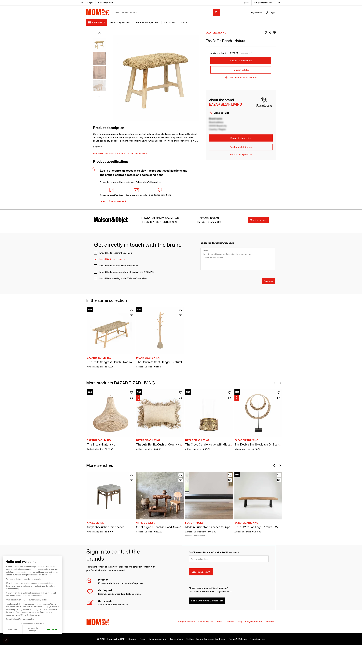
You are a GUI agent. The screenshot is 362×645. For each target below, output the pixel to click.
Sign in (246, 2)
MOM (97, 12)
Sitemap (270, 621)
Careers (132, 639)
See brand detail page (241, 147)
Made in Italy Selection (120, 22)
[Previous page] (274, 383)
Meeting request (258, 220)
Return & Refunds (238, 639)
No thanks (12, 629)
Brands (184, 22)
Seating (110, 153)
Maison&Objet (86, 3)
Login (272, 12)
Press (142, 639)
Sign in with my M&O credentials (207, 600)
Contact (230, 621)
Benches (120, 153)
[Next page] (280, 383)
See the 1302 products (241, 154)
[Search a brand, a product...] (216, 12)
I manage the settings (32, 629)
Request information (240, 138)
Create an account (117, 201)
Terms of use (176, 639)
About (219, 621)
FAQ (239, 621)
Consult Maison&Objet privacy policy (20, 619)
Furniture (98, 153)
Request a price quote (241, 60)
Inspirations (169, 22)
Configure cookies (186, 621)
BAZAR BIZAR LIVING (137, 153)
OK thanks (52, 629)
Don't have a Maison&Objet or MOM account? (214, 552)
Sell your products (263, 2)
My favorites (256, 12)
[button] (6, 640)
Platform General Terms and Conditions (205, 639)
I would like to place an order (243, 77)
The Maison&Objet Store (147, 22)
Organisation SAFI (116, 639)
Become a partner (157, 639)
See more (98, 146)
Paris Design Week (105, 3)
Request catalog (240, 70)
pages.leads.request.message (217, 243)
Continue (268, 281)
